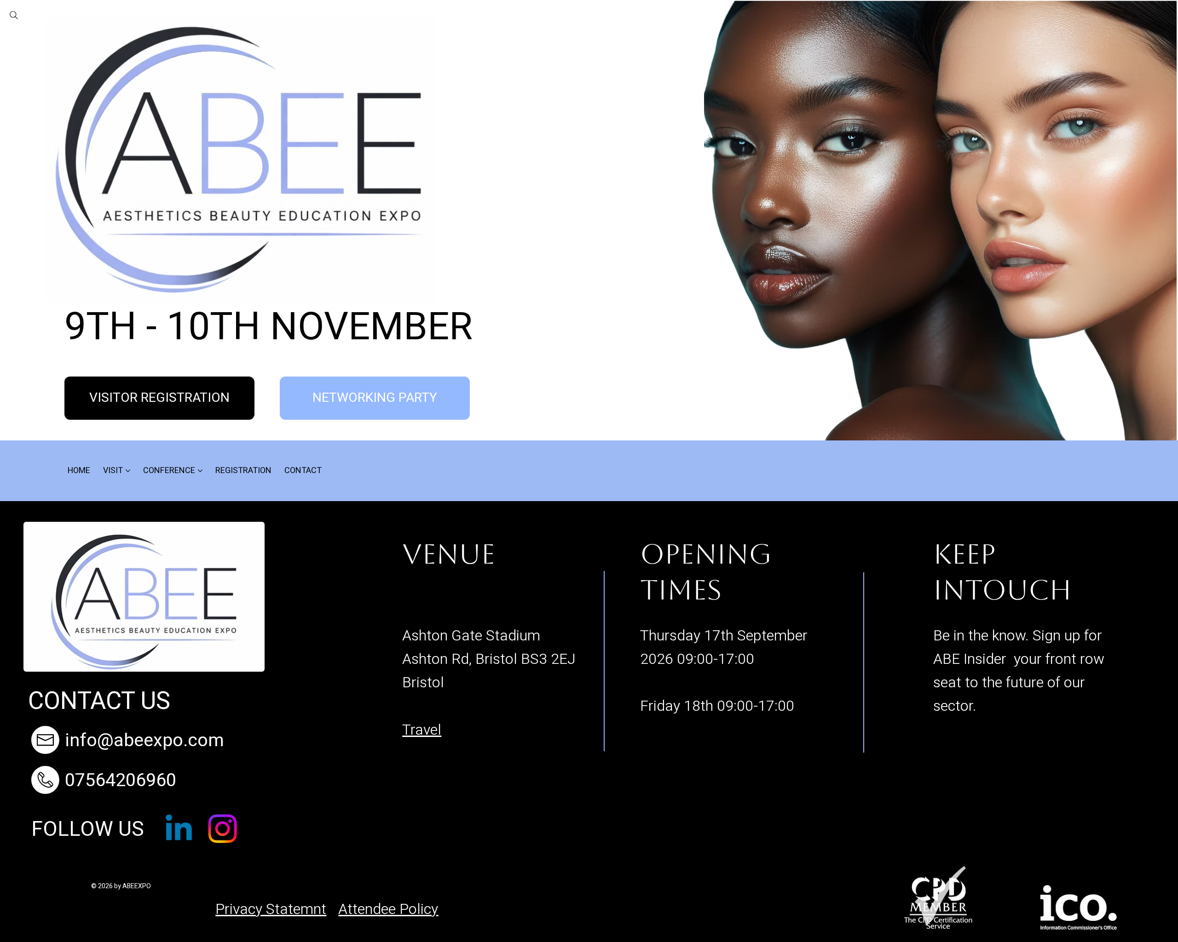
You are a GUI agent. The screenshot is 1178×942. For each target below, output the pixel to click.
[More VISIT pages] (128, 470)
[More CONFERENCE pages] (200, 470)
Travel (421, 730)
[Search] (13, 15)
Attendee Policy (388, 909)
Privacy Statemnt (270, 909)
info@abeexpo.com (144, 740)
